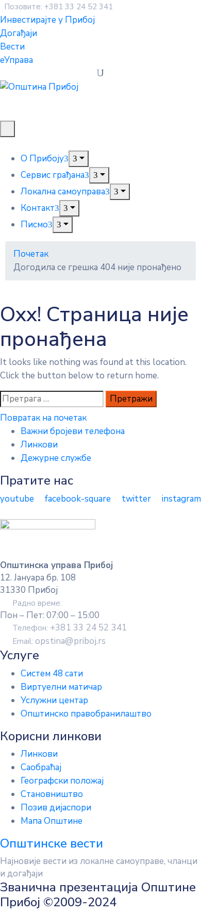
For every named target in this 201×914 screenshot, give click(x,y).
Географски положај (62, 781)
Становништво (52, 794)
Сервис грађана (53, 175)
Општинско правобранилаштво (86, 714)
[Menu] (79, 159)
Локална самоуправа (63, 191)
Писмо (34, 224)
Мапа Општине (51, 821)
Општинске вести (51, 843)
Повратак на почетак (43, 418)
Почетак (30, 254)
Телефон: (69, 628)
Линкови (39, 445)
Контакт (38, 208)
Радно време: (37, 603)
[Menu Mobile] (7, 129)
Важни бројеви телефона (73, 431)
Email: (59, 641)
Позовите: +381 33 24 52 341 (58, 7)
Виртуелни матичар (61, 687)
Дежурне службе (56, 458)
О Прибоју (42, 158)
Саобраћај (41, 767)
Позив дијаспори (56, 807)
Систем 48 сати (52, 673)
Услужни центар (54, 700)
